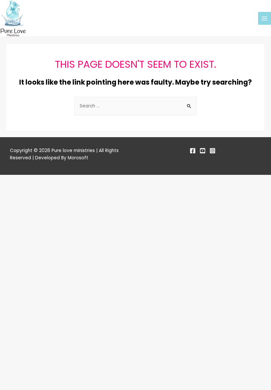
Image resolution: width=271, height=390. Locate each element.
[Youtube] (203, 151)
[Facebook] (193, 151)
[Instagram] (212, 151)
